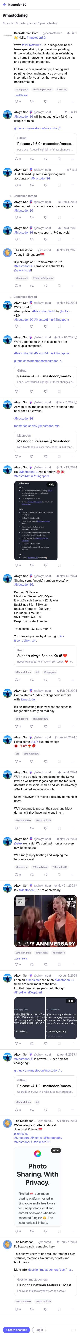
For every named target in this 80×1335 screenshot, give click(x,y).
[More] (73, 101)
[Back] (4, 4)
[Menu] (73, 1330)
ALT (20, 942)
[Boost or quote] (32, 101)
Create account (16, 1330)
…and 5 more (21, 95)
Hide (51, 484)
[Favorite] (45, 101)
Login (39, 1330)
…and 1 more (21, 958)
